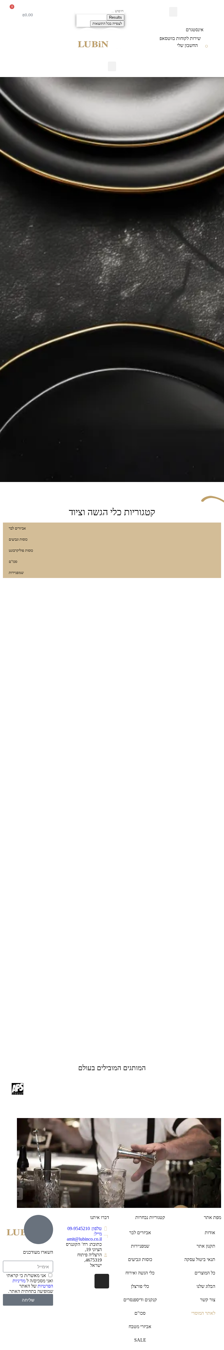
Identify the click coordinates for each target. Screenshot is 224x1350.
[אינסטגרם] (212, 29)
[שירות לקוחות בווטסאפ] (209, 38)
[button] (173, 12)
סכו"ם (140, 1313)
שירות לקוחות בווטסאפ (180, 38)
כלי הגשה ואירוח (140, 1272)
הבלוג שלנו (206, 1286)
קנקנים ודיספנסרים (140, 1299)
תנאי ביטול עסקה (199, 1259)
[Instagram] (101, 1281)
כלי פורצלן (140, 1286)
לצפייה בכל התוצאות (107, 23)
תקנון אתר (206, 1246)
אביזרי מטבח (140, 1326)
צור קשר (207, 1299)
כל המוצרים (205, 1272)
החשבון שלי (187, 45)
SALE (140, 1339)
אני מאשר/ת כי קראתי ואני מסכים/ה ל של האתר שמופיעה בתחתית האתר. (29, 1283)
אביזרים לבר (140, 1232)
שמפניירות (140, 1246)
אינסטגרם (195, 29)
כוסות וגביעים (140, 1259)
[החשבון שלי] (206, 47)
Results (115, 17)
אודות (210, 1232)
